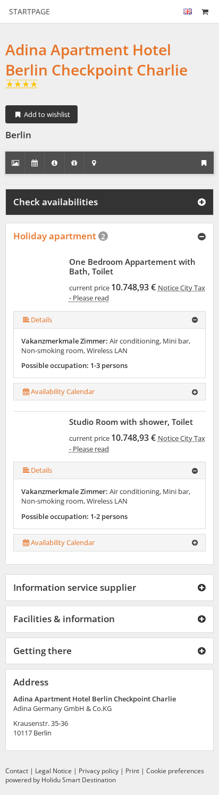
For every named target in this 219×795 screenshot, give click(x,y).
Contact (16, 770)
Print (132, 770)
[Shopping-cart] (205, 11)
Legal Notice (53, 770)
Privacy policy (99, 770)
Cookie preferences (175, 770)
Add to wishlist (46, 114)
